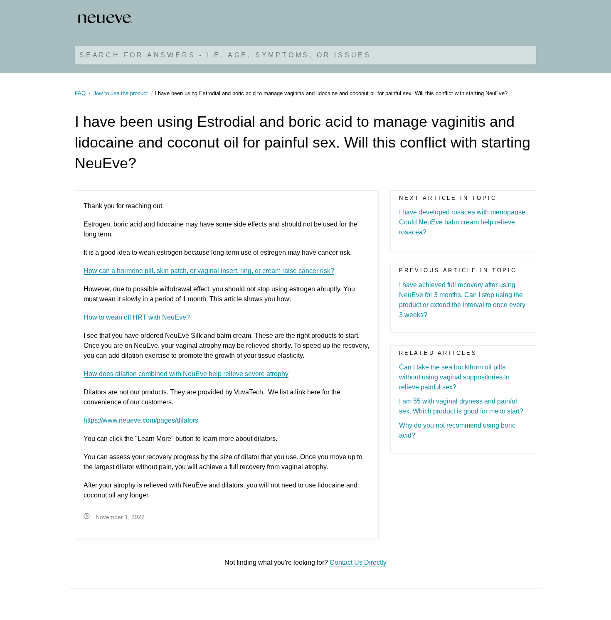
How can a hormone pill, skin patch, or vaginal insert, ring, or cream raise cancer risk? (209, 270)
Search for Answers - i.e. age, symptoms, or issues (225, 55)
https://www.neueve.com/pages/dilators (141, 420)
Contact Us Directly (358, 562)
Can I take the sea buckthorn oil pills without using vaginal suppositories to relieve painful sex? (454, 377)
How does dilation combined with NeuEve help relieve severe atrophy (186, 373)
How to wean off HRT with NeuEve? (137, 317)
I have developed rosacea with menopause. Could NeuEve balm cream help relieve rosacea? (463, 222)
